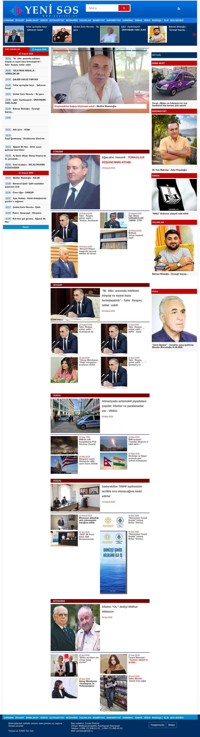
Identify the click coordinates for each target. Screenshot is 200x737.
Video (147, 20)
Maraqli (157, 20)
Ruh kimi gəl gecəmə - (25, 220)
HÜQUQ (57, 480)
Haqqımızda (157, 725)
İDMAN (138, 20)
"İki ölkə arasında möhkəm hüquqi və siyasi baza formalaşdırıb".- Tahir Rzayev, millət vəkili (23, 61)
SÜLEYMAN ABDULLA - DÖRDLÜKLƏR (20, 72)
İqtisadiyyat (56, 20)
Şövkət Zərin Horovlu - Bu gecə (38, 28)
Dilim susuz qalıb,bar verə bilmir (23, 148)
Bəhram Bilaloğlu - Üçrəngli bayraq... (130, 28)
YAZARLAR (85, 20)
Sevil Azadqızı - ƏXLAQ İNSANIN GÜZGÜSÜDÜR (25, 166)
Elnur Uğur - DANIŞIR (20, 192)
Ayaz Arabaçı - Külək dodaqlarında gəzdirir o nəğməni (25, 200)
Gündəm (9, 20)
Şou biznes (176, 20)
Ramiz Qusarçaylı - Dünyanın (23, 213)
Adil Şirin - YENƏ (18, 130)
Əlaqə (171, 725)
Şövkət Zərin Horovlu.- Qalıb (23, 207)
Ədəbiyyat (99, 20)
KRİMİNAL (128, 20)
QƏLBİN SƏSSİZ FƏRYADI (22, 79)
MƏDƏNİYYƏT (114, 20)
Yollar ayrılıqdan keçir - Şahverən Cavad (25, 87)
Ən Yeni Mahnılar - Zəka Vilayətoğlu (169, 170)
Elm (166, 20)
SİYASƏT (19, 20)
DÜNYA (44, 20)
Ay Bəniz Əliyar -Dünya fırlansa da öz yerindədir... (25, 157)
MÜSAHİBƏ (72, 20)
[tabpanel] (100, 80)
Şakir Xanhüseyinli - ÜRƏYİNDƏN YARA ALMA (85, 28)
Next (194, 34)
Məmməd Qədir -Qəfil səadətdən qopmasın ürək (24, 185)
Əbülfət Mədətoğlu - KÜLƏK (23, 178)
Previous (6, 34)
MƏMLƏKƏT (32, 20)
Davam (25, 227)
